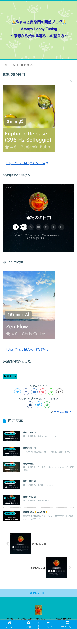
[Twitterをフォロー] (38, 404)
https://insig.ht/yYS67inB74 (25, 163)
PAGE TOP (39, 593)
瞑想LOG (11, 376)
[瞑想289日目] (34, 391)
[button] (69, 434)
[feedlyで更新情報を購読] (47, 404)
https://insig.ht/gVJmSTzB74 (26, 349)
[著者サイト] (30, 404)
